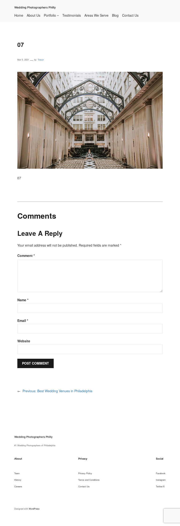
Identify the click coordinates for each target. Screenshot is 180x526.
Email (22, 320)
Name (22, 299)
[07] (90, 74)
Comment (26, 255)
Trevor (41, 59)
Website (23, 341)
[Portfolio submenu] (58, 15)
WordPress (34, 508)
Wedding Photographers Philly (35, 7)
